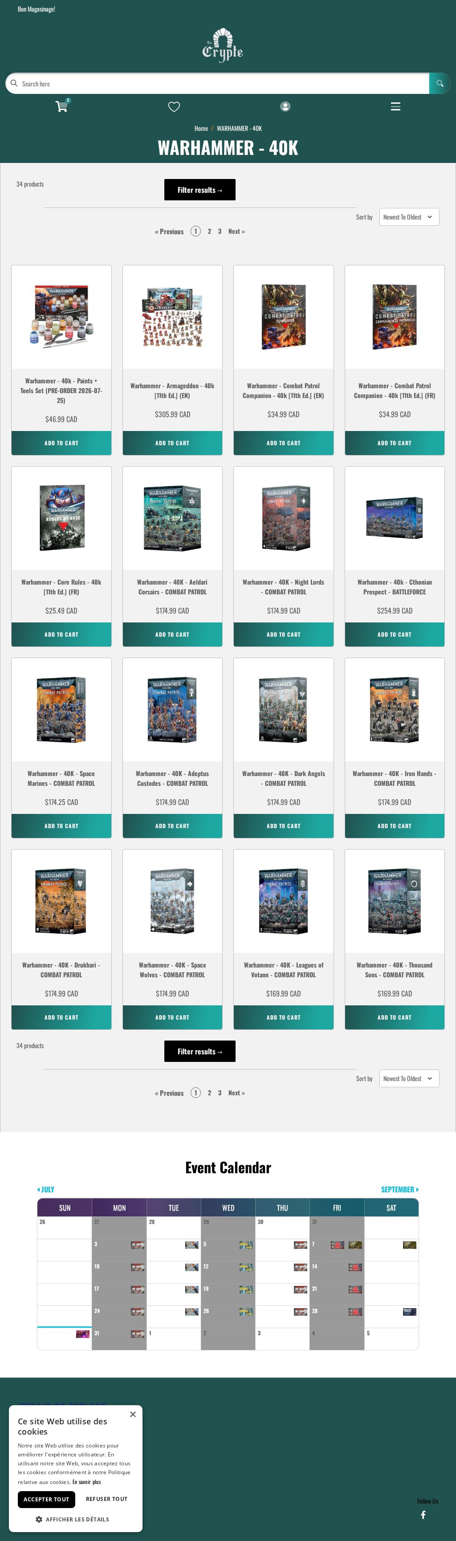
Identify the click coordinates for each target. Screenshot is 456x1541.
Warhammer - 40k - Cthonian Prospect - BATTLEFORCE (395, 586)
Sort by (364, 217)
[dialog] (75, 1468)
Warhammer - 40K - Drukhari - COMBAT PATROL (61, 969)
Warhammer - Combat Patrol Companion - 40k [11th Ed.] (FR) (395, 390)
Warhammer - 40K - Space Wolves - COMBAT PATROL (172, 969)
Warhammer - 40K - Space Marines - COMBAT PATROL (61, 778)
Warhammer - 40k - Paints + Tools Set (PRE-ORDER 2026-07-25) (61, 390)
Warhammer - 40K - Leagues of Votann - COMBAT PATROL (283, 969)
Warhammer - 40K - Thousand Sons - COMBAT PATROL (394, 969)
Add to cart (61, 443)
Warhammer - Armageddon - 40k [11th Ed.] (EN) (172, 390)
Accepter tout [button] (46, 1499)
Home (201, 128)
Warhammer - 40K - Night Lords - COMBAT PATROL (283, 586)
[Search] (440, 83)
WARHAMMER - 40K (239, 128)
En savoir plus (87, 1481)
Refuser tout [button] (107, 1499)
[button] (76, 1518)
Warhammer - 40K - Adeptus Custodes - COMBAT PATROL (172, 778)
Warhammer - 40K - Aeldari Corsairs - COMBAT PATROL (172, 586)
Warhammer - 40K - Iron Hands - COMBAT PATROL (394, 778)
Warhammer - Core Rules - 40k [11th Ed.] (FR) (61, 586)
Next (236, 231)
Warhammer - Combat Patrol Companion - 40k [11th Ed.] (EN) (283, 390)
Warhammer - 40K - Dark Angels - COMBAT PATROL (283, 778)
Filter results (197, 189)
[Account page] (285, 107)
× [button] (132, 1414)
